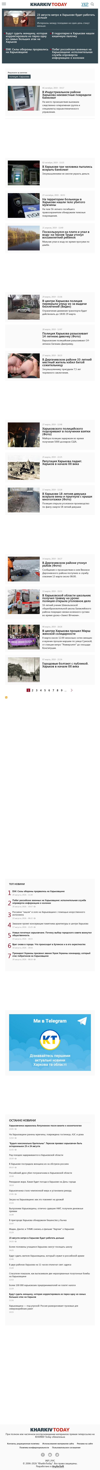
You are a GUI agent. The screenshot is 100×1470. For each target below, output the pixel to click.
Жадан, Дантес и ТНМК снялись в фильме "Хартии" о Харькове (41, 1228)
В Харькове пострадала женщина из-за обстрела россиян (39, 1163)
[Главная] (49, 4)
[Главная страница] (50, 1429)
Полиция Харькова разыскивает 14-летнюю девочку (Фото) (65, 334)
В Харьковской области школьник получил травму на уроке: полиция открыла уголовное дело (66, 598)
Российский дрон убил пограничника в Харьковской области (40, 1172)
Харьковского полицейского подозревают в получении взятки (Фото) (66, 431)
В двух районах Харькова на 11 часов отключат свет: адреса (40, 1264)
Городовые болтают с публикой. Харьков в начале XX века (65, 664)
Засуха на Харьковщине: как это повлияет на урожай (36, 1199)
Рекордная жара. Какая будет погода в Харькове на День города (42, 1181)
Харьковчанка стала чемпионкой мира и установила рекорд (40, 1190)
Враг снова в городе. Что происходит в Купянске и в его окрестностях (49, 944)
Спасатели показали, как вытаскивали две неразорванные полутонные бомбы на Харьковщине (49, 1275)
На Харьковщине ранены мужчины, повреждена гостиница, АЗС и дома (46, 1134)
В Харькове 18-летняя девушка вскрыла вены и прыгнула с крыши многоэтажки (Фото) (67, 496)
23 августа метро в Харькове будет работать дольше (66, 16)
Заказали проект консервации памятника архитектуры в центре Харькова (50, 923)
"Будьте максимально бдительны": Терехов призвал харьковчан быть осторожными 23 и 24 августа (45, 1144)
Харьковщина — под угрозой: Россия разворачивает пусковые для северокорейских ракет (43, 1307)
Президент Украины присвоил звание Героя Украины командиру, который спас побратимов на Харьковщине (51, 954)
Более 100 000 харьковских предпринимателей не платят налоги (42, 1285)
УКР (85, 4)
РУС (53, 1460)
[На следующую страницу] (71, 690)
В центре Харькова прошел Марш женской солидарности (66, 632)
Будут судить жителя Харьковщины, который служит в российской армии (46, 1255)
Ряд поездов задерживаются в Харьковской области (36, 1154)
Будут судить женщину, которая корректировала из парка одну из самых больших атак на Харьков (26, 37)
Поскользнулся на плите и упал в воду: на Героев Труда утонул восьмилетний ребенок (65, 234)
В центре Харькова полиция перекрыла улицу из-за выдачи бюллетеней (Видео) (64, 303)
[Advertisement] (50, 139)
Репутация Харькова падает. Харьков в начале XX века (62, 462)
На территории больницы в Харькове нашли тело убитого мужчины (63, 202)
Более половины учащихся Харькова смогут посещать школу (40, 1246)
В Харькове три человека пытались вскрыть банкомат (67, 167)
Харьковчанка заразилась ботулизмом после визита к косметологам (45, 1125)
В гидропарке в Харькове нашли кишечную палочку (73, 34)
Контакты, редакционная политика (23, 1443)
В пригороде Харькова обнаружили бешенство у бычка (38, 1220)
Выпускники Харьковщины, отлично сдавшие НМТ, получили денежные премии (46, 1210)
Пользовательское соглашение (66, 1447)
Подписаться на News (6, 697)
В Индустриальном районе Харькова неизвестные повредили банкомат (66, 94)
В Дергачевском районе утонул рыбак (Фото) (64, 564)
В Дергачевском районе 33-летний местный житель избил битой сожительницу (67, 362)
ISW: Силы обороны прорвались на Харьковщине (27, 50)
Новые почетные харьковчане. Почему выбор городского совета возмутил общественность (52, 934)
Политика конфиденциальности (34, 1447)
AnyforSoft (58, 1466)
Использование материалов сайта (58, 1443)
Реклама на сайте (85, 1443)
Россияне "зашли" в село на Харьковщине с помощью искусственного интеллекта (48, 913)
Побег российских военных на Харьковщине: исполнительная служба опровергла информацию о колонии (72, 53)
